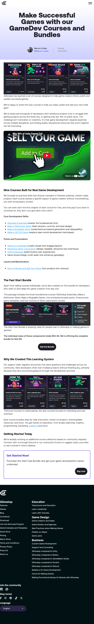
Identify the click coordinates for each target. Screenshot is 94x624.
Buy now (81, 471)
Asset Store (5, 531)
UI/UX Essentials (15, 251)
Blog (2, 512)
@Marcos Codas (41, 51)
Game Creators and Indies (43, 520)
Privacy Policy (6, 546)
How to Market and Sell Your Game (24, 268)
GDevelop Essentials (17, 223)
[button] (90, 3)
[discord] (1, 589)
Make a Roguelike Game (18, 229)
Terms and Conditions (9, 543)
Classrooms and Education (44, 505)
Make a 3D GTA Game (17, 232)
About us (4, 554)
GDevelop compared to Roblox (45, 555)
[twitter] (21, 598)
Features (4, 505)
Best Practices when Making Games (47, 528)
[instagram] (5, 598)
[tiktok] (16, 598)
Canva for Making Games (43, 573)
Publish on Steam (39, 532)
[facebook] (0, 598)
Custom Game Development (44, 543)
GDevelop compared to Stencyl (45, 566)
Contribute (5, 516)
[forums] (7, 589)
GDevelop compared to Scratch (45, 562)
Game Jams (37, 535)
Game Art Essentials (17, 245)
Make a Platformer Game (19, 226)
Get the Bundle (47, 347)
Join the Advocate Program (12, 524)
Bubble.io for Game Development (46, 570)
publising (33, 425)
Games (3, 509)
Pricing (3, 535)
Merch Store (5, 539)
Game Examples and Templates (13, 528)
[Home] (4, 3)
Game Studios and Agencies (44, 524)
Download (4, 520)
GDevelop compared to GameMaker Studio (50, 558)
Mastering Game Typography (21, 248)
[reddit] (10, 598)
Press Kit (4, 550)
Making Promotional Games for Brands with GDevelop (55, 577)
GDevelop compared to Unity (44, 551)
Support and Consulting (42, 547)
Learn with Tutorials (40, 512)
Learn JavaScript (39, 509)
